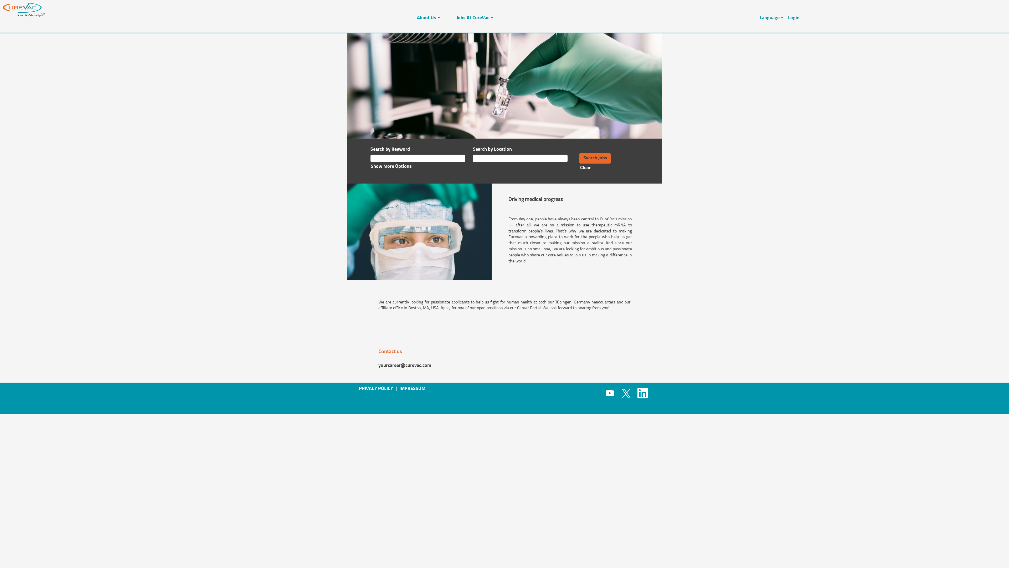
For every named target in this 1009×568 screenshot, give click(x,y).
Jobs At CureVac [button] (473, 18)
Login (794, 18)
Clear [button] (585, 168)
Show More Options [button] (391, 166)
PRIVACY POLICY (376, 389)
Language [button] (770, 18)
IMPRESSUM (412, 389)
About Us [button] (427, 18)
